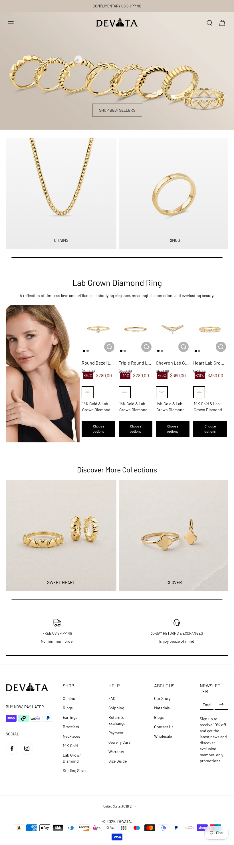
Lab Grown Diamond (72, 758)
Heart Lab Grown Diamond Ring (210, 362)
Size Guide (117, 761)
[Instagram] (27, 748)
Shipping (116, 707)
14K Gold (70, 745)
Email (207, 704)
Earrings (70, 717)
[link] (43, 373)
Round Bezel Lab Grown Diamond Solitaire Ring (98, 362)
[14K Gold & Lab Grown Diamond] (87, 392)
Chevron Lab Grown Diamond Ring (172, 362)
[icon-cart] (222, 22)
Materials (162, 707)
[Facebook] (12, 748)
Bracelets (71, 726)
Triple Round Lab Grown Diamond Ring (135, 362)
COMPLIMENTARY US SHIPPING (117, 6)
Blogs (159, 717)
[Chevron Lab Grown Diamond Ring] (172, 329)
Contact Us (164, 726)
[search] (209, 22)
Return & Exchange (116, 720)
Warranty (116, 751)
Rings (68, 707)
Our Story (162, 698)
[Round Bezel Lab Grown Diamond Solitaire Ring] (98, 329)
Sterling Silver (75, 770)
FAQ (111, 698)
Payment (116, 732)
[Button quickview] (109, 347)
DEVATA (124, 821)
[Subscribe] (221, 704)
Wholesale (163, 736)
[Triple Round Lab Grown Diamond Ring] (135, 329)
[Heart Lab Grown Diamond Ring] (210, 329)
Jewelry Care (119, 742)
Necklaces (71, 736)
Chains (69, 698)
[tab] (84, 351)
